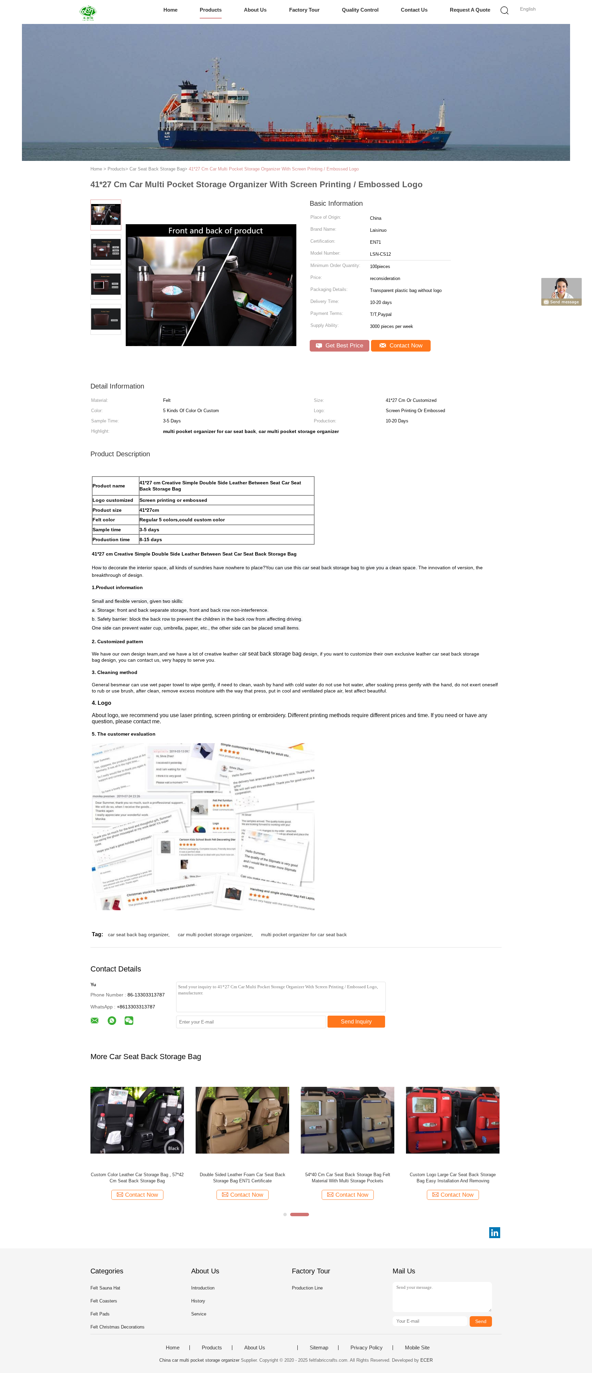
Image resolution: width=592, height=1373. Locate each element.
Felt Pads (100, 1314)
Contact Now (405, 345)
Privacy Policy (366, 1347)
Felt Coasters (103, 1301)
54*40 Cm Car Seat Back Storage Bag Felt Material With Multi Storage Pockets (347, 1177)
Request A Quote (470, 10)
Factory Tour (304, 10)
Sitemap (319, 1347)
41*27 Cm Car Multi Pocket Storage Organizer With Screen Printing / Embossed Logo (274, 168)
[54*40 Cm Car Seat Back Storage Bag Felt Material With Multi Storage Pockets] (347, 1120)
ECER (426, 1360)
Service (198, 1314)
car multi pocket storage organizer (214, 934)
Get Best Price (343, 345)
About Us (255, 10)
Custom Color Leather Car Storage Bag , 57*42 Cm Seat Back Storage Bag (137, 1177)
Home (170, 10)
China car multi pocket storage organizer (199, 1360)
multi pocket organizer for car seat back (304, 934)
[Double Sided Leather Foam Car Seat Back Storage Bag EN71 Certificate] (242, 1120)
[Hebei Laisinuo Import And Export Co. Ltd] (89, 12)
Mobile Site (417, 1347)
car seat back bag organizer (138, 934)
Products (211, 10)
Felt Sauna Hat (105, 1288)
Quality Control (360, 10)
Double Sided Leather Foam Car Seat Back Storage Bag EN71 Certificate (242, 1177)
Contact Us (414, 10)
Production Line (307, 1288)
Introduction (202, 1288)
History (198, 1301)
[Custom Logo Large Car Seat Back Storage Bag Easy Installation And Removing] (453, 1120)
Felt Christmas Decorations (117, 1327)
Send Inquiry (356, 1022)
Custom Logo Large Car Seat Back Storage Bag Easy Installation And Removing (453, 1177)
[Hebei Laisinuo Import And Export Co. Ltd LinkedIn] (494, 1232)
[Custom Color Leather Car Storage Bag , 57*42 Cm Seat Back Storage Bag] (137, 1120)
